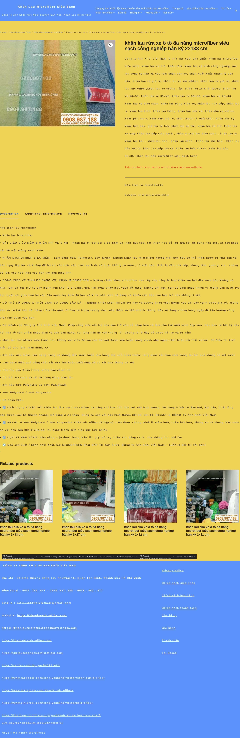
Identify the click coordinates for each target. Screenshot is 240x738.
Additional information (43, 213)
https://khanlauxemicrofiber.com (27, 640)
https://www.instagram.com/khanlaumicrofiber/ (38, 690)
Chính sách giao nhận (68, 557)
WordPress (37, 732)
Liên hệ (122, 12)
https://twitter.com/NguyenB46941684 (31, 665)
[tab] (9, 214)
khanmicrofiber (106, 557)
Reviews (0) (77, 213)
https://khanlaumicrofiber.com (42, 615)
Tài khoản (169, 653)
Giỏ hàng (169, 628)
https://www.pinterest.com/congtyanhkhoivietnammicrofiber (47, 702)
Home (3, 32)
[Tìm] (236, 10)
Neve (6, 732)
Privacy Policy (173, 570)
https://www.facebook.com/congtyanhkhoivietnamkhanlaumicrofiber (53, 677)
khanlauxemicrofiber (185, 557)
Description (9, 213)
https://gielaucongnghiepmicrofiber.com (32, 653)
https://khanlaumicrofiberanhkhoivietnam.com (39, 628)
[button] (217, 8)
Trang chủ (177, 8)
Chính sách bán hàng (48, 557)
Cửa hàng (169, 615)
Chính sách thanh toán (88, 557)
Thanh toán (170, 640)
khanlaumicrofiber (21, 32)
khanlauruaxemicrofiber (48, 32)
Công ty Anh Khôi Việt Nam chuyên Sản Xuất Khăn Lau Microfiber (132, 8)
